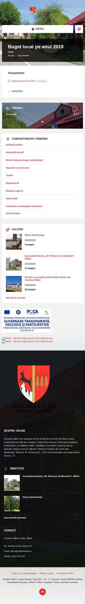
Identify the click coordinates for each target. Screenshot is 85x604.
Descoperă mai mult (15, 518)
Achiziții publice (14, 145)
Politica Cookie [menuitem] (47, 573)
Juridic (9, 175)
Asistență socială (15, 152)
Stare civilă (11, 198)
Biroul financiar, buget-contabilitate (24, 160)
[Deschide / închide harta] (79, 29)
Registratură (12, 183)
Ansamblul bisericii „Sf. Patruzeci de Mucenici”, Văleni (51, 476)
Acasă (11, 55)
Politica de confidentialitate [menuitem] (24, 573)
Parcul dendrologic (34, 235)
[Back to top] (42, 591)
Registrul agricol (14, 191)
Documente (23, 55)
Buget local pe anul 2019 (24, 81)
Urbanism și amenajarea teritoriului (24, 206)
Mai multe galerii (15, 298)
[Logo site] (42, 17)
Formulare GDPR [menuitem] (64, 573)
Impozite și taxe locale (17, 168)
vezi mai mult (13, 213)
